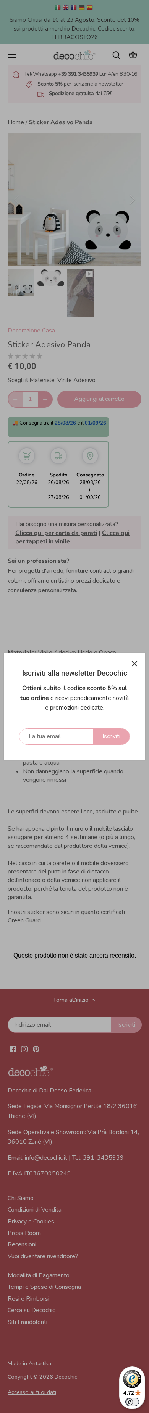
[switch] (132, 1402)
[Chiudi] (134, 663)
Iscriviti (111, 736)
